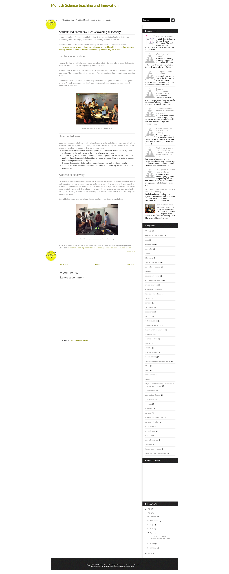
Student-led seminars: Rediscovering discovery (90, 32)
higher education (151, 321)
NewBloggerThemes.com (125, 566)
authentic (148, 249)
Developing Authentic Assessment (164, 73)
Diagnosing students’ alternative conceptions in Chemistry (165, 111)
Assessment (150, 244)
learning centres (151, 339)
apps (147, 240)
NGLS (147, 366)
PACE (147, 370)
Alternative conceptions (154, 235)
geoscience (149, 312)
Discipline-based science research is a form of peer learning (160, 191)
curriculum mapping (152, 267)
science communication (154, 417)
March (152, 544)
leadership (89, 248)
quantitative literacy (152, 395)
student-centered (126, 248)
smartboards (150, 426)
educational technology (154, 280)
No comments (130, 251)
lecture (147, 343)
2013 (150, 553)
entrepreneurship (151, 285)
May (151, 529)
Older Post (130, 265)
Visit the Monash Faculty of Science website (93, 20)
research (148, 404)
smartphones (150, 431)
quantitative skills (151, 399)
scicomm (148, 408)
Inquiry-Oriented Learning (154, 330)
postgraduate (150, 390)
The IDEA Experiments (165, 36)
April (151, 533)
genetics (148, 303)
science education (111, 248)
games (147, 298)
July (151, 525)
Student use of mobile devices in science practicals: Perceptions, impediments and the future (165, 152)
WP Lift (100, 566)
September (154, 521)
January (153, 548)
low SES (148, 348)
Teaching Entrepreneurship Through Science (162, 91)
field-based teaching (152, 294)
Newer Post (64, 265)
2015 (150, 509)
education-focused (152, 276)
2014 (150, 513)
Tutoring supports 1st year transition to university (164, 130)
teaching (148, 444)
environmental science (153, 289)
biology (148, 253)
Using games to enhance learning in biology (165, 171)
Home (57, 20)
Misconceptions (151, 352)
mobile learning (151, 357)
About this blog (68, 20)
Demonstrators (150, 271)
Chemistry (149, 258)
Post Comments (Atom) (79, 340)
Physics (148, 379)
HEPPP (148, 316)
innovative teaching (152, 325)
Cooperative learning (76, 248)
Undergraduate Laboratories (155, 453)
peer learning (99, 248)
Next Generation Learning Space (157, 361)
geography (149, 307)
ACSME (148, 231)
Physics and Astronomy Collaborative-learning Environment (159, 385)
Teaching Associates (153, 449)
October (153, 516)
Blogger (136, 565)
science (148, 413)
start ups (148, 435)
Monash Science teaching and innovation (85, 5)
